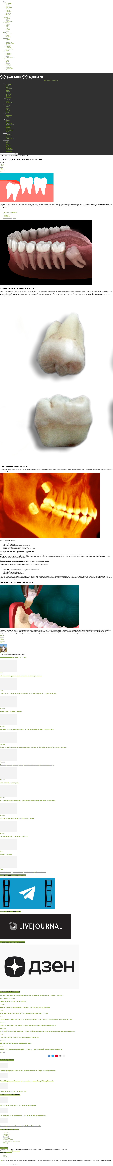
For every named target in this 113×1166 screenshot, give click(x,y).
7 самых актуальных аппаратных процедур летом (17, 818)
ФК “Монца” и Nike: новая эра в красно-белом (15, 1043)
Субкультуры (9, 49)
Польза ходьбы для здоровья (9, 783)
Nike (7, 27)
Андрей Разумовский (5, 652)
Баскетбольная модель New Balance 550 (13, 1001)
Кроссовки (6, 22)
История (5, 51)
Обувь (7, 20)
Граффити (8, 47)
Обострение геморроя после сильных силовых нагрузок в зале (21, 676)
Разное (2, 155)
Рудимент (5, 215)
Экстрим (8, 15)
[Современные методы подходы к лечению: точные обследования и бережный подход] (8, 689)
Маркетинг (3, 1028)
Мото (7, 61)
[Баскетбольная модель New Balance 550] (4, 1088)
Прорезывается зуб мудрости (10, 212)
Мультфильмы (10, 43)
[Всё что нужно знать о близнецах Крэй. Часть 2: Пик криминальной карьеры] (4, 1112)
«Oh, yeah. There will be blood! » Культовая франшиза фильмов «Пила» (24, 1013)
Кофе (7, 50)
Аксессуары (9, 21)
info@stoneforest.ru (15, 1151)
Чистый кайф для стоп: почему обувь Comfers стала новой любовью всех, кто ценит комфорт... (32, 995)
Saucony (8, 28)
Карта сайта (2, 1164)
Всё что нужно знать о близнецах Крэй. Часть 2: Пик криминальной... (23, 1115)
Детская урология (6, 854)
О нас (4, 1155)
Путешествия (9, 68)
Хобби (1, 672)
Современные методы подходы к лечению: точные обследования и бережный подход (28, 693)
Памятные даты (10, 57)
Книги (8, 39)
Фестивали (9, 67)
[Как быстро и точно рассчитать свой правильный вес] (4, 1102)
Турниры (8, 13)
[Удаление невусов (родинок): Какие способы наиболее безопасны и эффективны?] (8, 724)
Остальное (9, 70)
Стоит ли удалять (7, 213)
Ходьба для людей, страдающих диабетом (14, 836)
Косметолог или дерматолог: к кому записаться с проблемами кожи (23, 872)
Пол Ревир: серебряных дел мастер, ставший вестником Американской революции (28, 1070)
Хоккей (8, 10)
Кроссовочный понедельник (7, 998)
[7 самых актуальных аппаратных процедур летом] (8, 814)
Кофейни (8, 36)
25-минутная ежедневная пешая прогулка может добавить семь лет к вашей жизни (27, 800)
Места (4, 32)
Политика (8, 54)
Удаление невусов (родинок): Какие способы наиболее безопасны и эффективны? (27, 729)
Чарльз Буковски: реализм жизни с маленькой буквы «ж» (19, 1037)
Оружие (8, 63)
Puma (7, 31)
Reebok (8, 29)
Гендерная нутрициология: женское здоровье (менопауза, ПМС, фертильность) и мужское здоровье (33, 747)
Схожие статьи (6, 657)
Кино (7, 40)
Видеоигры (9, 42)
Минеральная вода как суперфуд (11, 711)
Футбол (8, 4)
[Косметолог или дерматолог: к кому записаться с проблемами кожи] (8, 867)
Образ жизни (6, 58)
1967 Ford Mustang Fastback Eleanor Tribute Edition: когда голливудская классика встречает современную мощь (37, 1031)
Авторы (5, 1156)
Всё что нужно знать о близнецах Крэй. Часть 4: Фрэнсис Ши (20, 1126)
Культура (5, 38)
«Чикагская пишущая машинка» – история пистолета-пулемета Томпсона (25, 1007)
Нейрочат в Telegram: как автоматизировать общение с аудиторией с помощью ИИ (28, 1025)
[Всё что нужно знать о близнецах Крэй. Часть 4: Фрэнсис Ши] (4, 1123)
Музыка (8, 46)
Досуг (1, 690)
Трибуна (8, 14)
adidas (7, 25)
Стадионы (9, 3)
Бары (7, 35)
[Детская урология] (8, 849)
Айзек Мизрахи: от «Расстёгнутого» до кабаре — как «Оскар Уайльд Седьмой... (27, 1081)
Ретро (7, 56)
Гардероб (5, 17)
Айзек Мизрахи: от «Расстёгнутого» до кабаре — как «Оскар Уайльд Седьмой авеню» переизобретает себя (36, 1019)
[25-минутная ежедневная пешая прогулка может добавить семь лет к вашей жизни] (8, 796)
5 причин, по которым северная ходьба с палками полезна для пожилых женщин (27, 765)
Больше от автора (19, 657)
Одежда (8, 18)
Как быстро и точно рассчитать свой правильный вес (18, 1105)
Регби (7, 8)
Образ (1, 1010)
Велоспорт (9, 7)
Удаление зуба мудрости (9, 218)
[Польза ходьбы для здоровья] (8, 778)
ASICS (8, 24)
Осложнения (6, 216)
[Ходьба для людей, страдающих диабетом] (8, 832)
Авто (7, 60)
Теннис (8, 6)
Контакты (5, 1158)
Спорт (4, 2)
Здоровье (8, 65)
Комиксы (8, 45)
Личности (8, 53)
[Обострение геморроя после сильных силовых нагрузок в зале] (8, 671)
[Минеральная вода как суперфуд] (8, 707)
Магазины (9, 33)
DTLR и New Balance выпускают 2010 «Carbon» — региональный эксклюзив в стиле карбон (31, 1049)
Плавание (8, 11)
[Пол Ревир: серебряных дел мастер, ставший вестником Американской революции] (4, 1067)
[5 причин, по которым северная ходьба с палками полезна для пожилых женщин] (8, 760)
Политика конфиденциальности (13, 1164)
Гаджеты (8, 64)
